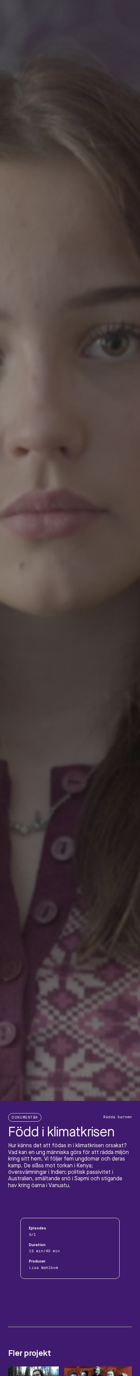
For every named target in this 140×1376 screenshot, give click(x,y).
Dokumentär (25, 1118)
